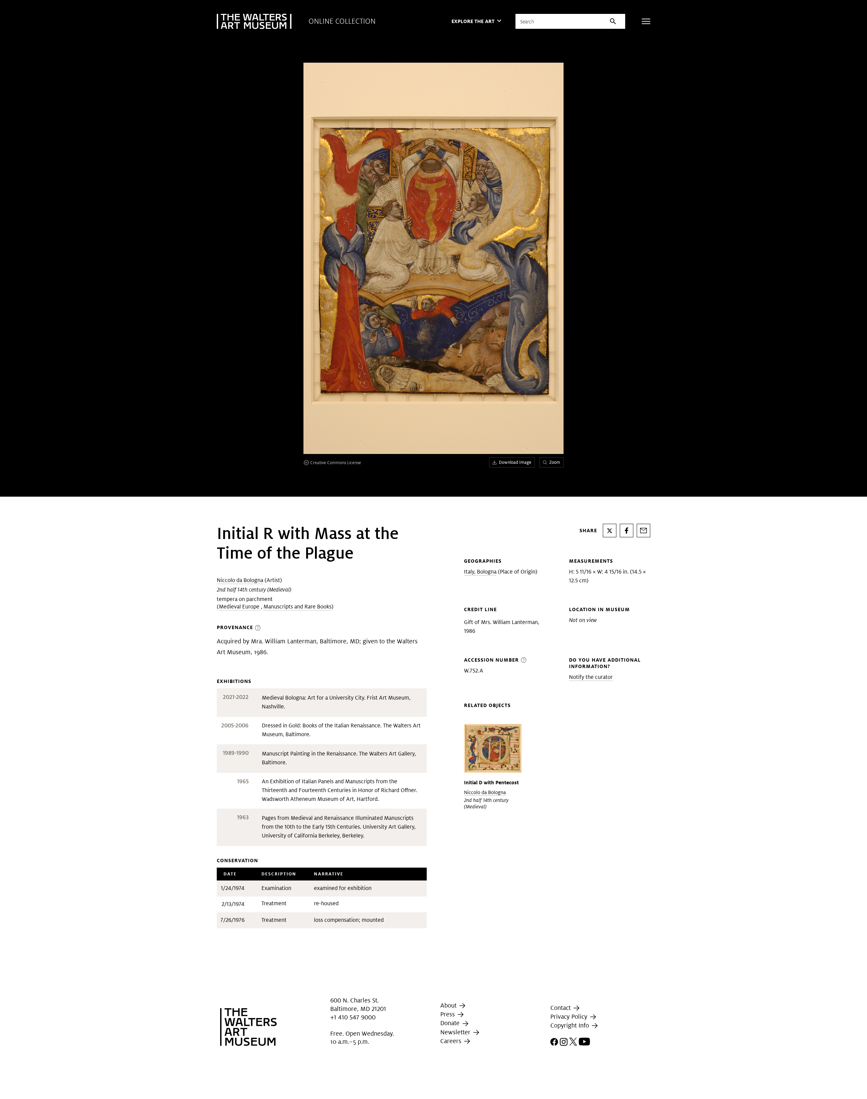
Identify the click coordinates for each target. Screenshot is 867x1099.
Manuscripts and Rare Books (297, 606)
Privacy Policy (569, 1016)
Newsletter (456, 1032)
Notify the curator (591, 677)
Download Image (515, 462)
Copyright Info (570, 1025)
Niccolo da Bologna (240, 580)
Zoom (554, 462)
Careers (451, 1041)
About (449, 1005)
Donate (450, 1023)
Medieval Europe (240, 606)
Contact (561, 1008)
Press (448, 1014)
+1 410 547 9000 (353, 1017)
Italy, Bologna (480, 571)
